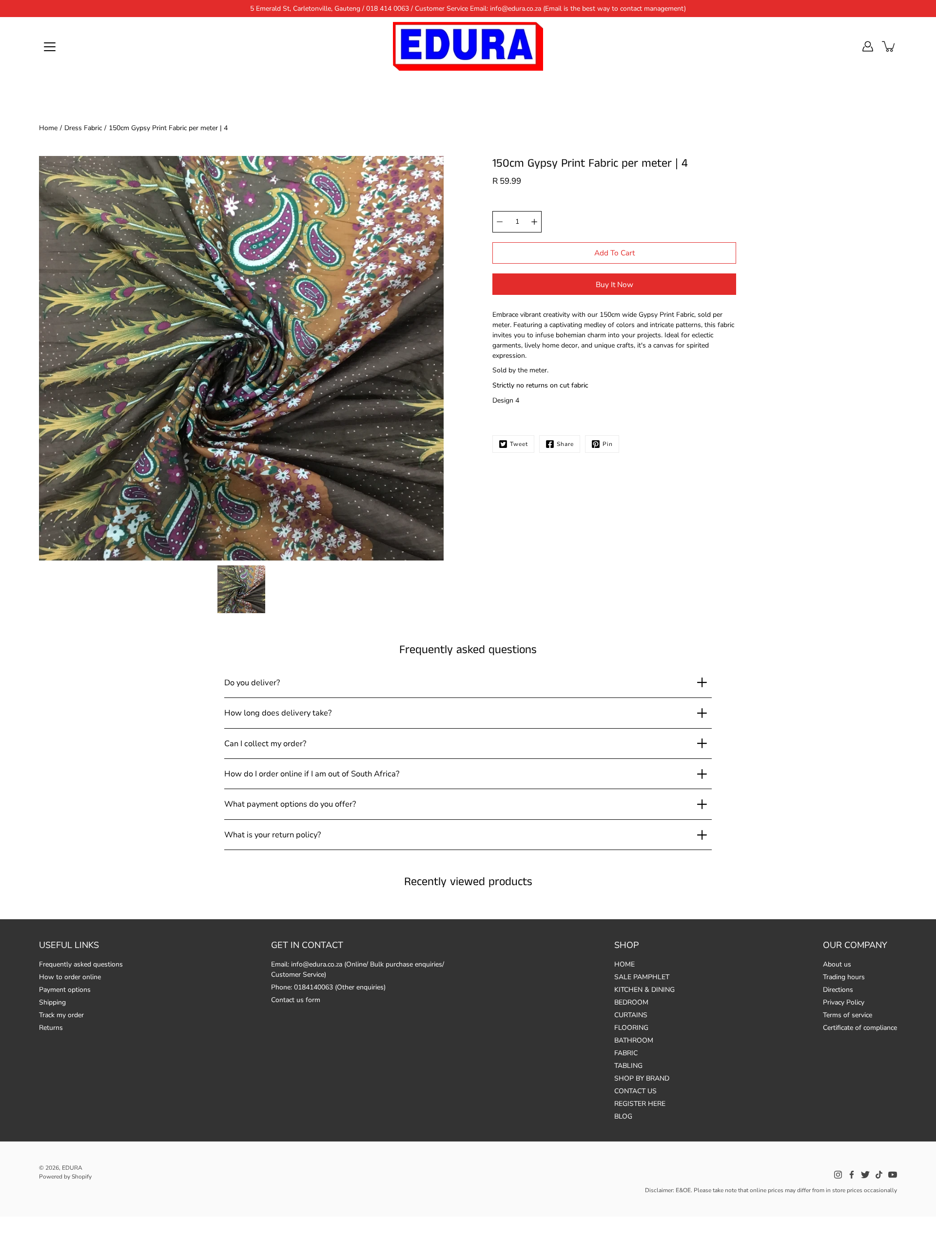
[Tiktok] (879, 1175)
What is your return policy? (272, 834)
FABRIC (626, 1053)
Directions (838, 989)
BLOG (623, 1116)
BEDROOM (631, 1002)
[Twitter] (865, 1175)
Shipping (52, 1002)
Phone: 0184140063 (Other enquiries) (328, 987)
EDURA (72, 1168)
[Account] (868, 46)
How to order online (70, 977)
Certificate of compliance (860, 1027)
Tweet (519, 444)
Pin (608, 444)
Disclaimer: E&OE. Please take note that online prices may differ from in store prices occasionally (771, 1190)
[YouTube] (892, 1175)
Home (48, 128)
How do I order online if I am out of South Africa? (311, 773)
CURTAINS (630, 1015)
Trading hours (844, 977)
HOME (624, 964)
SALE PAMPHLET (641, 977)
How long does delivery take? (278, 712)
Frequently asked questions (81, 964)
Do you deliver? (252, 682)
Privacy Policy (843, 1002)
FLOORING (631, 1027)
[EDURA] (468, 46)
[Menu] (49, 47)
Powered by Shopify (65, 1176)
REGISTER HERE (639, 1103)
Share (565, 444)
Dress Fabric (83, 128)
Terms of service (847, 1015)
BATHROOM (633, 1040)
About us (837, 964)
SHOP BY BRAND (641, 1078)
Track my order (61, 1015)
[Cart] (889, 46)
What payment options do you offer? (290, 804)
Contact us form (295, 1000)
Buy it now (614, 284)
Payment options (65, 989)
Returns (51, 1027)
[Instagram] (838, 1175)
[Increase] (534, 221)
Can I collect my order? (265, 743)
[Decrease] (499, 221)
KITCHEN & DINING (644, 989)
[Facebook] (851, 1175)
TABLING (628, 1065)
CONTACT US (635, 1091)
